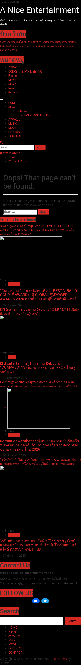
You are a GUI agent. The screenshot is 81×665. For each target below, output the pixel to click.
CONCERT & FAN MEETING (25, 71)
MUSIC (12, 123)
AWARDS (14, 67)
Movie (12, 80)
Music (12, 84)
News (12, 88)
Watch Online (11, 153)
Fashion (13, 75)
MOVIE (12, 127)
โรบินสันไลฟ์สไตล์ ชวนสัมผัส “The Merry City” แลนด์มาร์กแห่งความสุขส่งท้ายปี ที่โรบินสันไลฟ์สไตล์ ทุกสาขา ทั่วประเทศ (40, 462)
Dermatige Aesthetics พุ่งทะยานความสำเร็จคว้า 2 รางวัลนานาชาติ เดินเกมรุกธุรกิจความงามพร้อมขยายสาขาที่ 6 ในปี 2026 (40, 445)
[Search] (1, 142)
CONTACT (15, 136)
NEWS (12, 107)
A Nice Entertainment (39, 10)
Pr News (13, 92)
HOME (12, 102)
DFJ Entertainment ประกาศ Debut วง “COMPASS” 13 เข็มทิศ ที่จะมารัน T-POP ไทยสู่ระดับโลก (40, 311)
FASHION (14, 132)
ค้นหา (73, 621)
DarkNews (60, 659)
